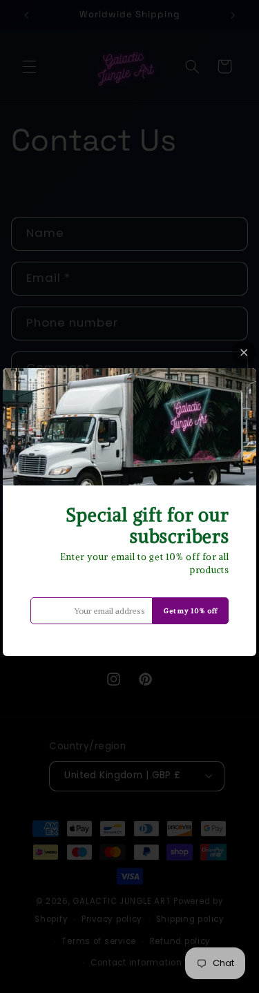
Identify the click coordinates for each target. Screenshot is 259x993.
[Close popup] (244, 352)
